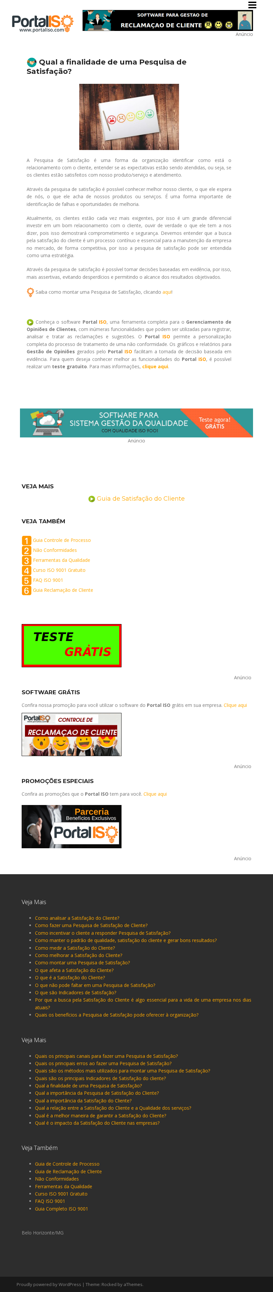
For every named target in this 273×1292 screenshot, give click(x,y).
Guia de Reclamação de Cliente (68, 1171)
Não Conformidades (55, 550)
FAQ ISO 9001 (48, 580)
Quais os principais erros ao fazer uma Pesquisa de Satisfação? (103, 1063)
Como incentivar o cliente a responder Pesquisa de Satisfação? (102, 933)
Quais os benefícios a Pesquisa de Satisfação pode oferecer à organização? (116, 1015)
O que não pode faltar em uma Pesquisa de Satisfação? (95, 985)
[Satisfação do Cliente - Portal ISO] (43, 23)
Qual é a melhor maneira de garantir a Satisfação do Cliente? (100, 1115)
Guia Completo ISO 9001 (61, 1209)
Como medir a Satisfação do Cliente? (75, 948)
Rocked (109, 1284)
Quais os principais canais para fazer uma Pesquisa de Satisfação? (106, 1056)
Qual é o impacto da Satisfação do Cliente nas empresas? (97, 1123)
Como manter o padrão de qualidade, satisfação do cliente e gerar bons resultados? (126, 940)
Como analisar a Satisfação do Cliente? (77, 918)
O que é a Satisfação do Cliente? (70, 977)
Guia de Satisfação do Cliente (141, 498)
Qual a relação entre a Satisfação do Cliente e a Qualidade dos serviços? (113, 1108)
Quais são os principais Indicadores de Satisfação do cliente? (100, 1078)
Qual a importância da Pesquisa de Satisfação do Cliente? (97, 1093)
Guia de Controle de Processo (67, 1164)
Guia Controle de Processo (62, 540)
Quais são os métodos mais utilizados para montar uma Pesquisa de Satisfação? (122, 1070)
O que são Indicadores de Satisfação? (75, 992)
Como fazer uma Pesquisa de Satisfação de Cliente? (91, 925)
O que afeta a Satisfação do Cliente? (74, 970)
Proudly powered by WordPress (49, 1284)
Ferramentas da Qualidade (61, 560)
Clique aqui (235, 705)
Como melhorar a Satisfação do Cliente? (78, 955)
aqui (166, 292)
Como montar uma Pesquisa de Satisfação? (82, 962)
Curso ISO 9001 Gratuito (59, 570)
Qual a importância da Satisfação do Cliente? (83, 1100)
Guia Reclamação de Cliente (63, 590)
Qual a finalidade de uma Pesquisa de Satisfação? (88, 1085)
